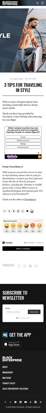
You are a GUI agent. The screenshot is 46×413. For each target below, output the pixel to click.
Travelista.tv (30, 199)
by (16, 79)
